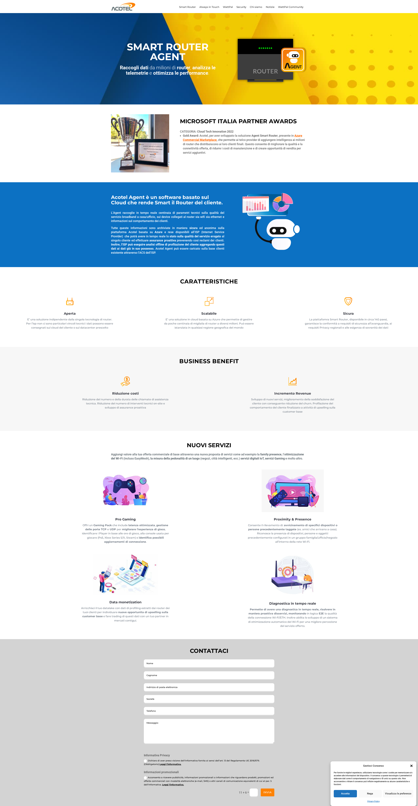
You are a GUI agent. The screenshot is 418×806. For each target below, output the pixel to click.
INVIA (267, 792)
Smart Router (187, 7)
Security (241, 7)
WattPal (228, 7)
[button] (411, 765)
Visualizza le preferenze (398, 793)
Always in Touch (209, 7)
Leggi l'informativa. (170, 764)
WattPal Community (290, 7)
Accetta (345, 793)
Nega (370, 793)
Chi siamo (256, 7)
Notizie (270, 7)
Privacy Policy (373, 801)
